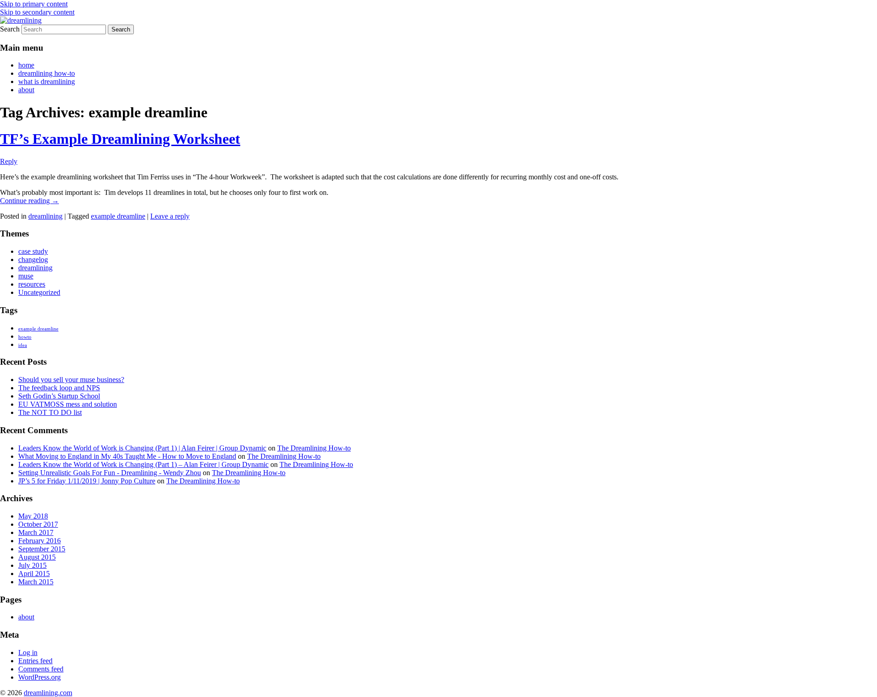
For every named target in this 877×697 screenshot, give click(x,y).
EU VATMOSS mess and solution (67, 404)
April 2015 (34, 573)
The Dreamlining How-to (314, 448)
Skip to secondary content (37, 12)
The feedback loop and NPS (59, 388)
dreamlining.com (48, 693)
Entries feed (35, 661)
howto (25, 337)
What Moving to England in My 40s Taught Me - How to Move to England (127, 456)
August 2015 (37, 557)
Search (10, 29)
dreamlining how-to (46, 73)
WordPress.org (39, 677)
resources (31, 284)
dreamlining (45, 216)
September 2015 (41, 549)
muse (25, 276)
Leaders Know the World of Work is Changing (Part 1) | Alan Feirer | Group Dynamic (142, 448)
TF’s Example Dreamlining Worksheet (120, 139)
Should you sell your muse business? (71, 379)
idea (22, 345)
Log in (27, 652)
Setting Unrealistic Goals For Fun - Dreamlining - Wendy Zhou (109, 473)
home (26, 65)
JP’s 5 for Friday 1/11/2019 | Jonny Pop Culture (86, 481)
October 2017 (38, 524)
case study (33, 251)
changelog (33, 259)
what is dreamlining (46, 81)
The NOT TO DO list (50, 412)
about (26, 90)
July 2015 (32, 565)
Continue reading (29, 200)
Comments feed (40, 669)
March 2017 (35, 532)
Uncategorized (39, 292)
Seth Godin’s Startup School (59, 396)
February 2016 (39, 541)
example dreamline (118, 216)
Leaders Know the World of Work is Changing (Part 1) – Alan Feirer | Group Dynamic (143, 464)
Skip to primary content (34, 4)
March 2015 (35, 582)
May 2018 (33, 516)
